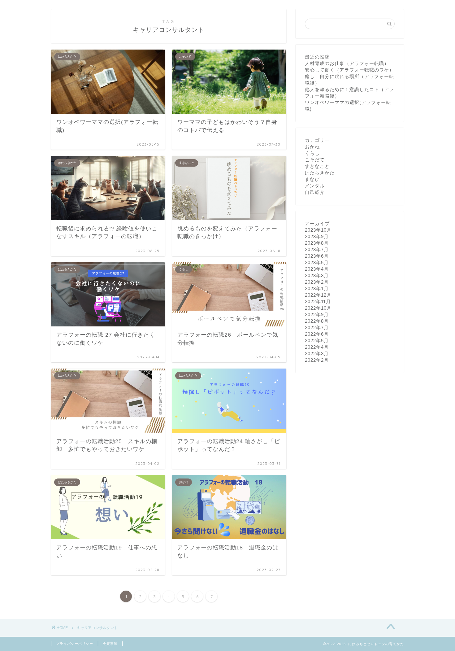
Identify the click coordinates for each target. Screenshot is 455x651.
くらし (312, 153)
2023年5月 (317, 262)
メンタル (315, 185)
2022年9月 (317, 314)
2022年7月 (317, 327)
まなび (312, 179)
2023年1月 (317, 288)
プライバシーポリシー (74, 643)
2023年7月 (317, 249)
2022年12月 (318, 295)
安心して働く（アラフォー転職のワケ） (349, 69)
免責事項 (110, 643)
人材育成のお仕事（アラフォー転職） (347, 63)
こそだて (315, 159)
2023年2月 (317, 282)
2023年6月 (317, 256)
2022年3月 (317, 353)
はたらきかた (320, 172)
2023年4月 (317, 269)
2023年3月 (317, 275)
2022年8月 (317, 321)
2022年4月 (317, 347)
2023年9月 (317, 236)
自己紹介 (315, 192)
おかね (312, 146)
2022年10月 (318, 308)
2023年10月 (318, 230)
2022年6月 (317, 334)
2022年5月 (317, 340)
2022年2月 (317, 360)
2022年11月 (318, 301)
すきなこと (317, 166)
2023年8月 (317, 243)
